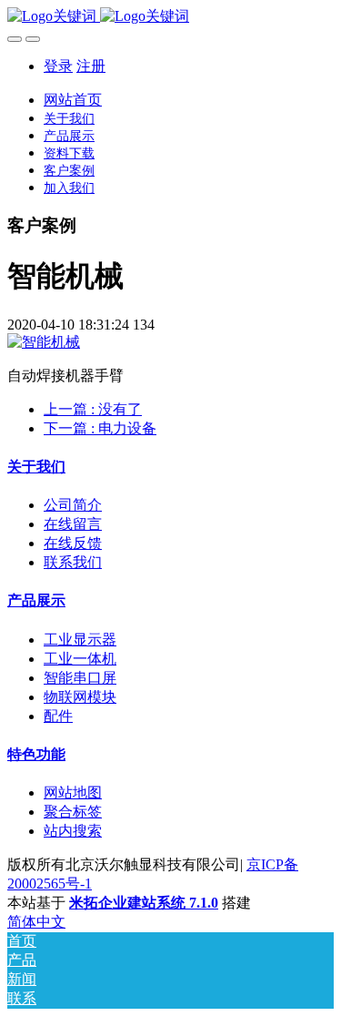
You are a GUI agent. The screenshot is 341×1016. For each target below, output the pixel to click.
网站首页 (73, 99)
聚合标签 (73, 811)
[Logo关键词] (170, 16)
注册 (90, 66)
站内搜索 (73, 830)
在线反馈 (73, 543)
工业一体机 (80, 658)
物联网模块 (80, 697)
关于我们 (36, 466)
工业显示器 (80, 639)
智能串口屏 (80, 678)
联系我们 (73, 562)
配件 (58, 716)
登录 (58, 66)
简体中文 (36, 922)
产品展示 (36, 600)
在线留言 (73, 524)
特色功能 (36, 754)
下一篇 (100, 428)
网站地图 (73, 792)
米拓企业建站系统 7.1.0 (143, 902)
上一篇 (93, 409)
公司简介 (73, 505)
